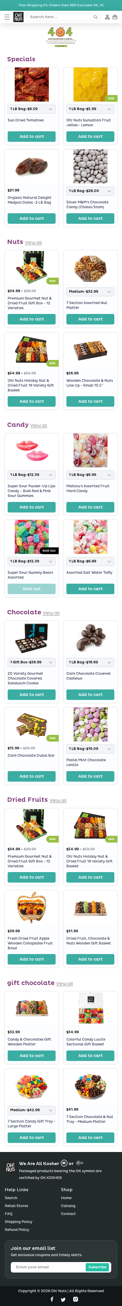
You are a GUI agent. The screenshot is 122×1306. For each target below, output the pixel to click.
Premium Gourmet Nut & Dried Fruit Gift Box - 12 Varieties (30, 303)
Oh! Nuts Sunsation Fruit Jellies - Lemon (88, 122)
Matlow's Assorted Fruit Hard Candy (88, 488)
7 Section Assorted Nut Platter (86, 305)
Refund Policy (17, 1230)
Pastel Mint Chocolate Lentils (86, 762)
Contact (68, 1214)
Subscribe (97, 1267)
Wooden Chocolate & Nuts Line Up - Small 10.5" (89, 383)
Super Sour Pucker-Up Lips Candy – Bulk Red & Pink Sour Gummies (31, 491)
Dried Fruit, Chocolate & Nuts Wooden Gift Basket (88, 941)
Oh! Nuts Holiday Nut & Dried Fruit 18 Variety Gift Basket (31, 386)
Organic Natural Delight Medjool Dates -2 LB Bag (29, 200)
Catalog (68, 1206)
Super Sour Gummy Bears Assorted (30, 575)
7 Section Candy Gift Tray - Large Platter (31, 1123)
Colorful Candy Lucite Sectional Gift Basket (85, 1042)
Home (66, 1198)
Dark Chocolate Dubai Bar (31, 756)
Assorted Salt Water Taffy (89, 573)
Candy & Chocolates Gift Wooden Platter (29, 1042)
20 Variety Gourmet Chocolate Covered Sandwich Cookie (25, 678)
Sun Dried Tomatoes (26, 120)
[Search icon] (96, 17)
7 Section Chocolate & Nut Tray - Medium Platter (89, 1119)
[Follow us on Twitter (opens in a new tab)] (64, 1300)
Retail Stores (16, 1206)
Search (11, 1198)
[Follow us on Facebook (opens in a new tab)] (52, 1300)
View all (33, 242)
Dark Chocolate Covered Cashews (88, 676)
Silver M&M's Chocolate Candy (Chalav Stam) (87, 204)
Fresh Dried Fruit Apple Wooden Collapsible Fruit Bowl (30, 943)
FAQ (8, 1214)
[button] (7, 17)
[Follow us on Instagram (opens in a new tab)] (75, 1300)
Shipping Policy (18, 1222)
